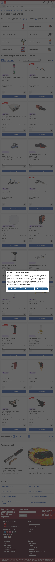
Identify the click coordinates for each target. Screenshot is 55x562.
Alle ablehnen (14, 289)
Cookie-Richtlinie (26, 284)
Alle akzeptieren (41, 289)
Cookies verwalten (28, 289)
